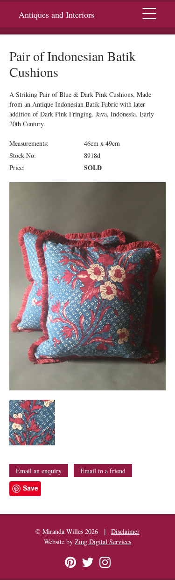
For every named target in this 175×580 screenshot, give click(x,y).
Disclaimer (125, 531)
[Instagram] (105, 562)
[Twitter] (87, 562)
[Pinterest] (70, 562)
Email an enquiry (39, 470)
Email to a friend (103, 470)
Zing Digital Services (103, 541)
